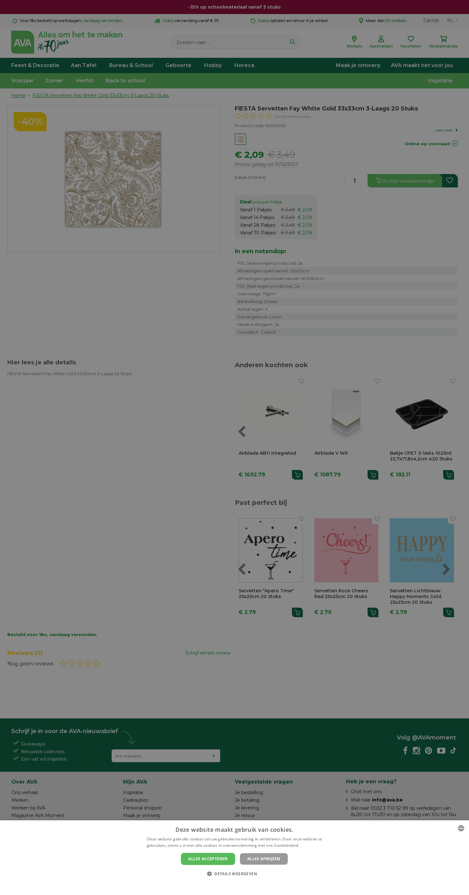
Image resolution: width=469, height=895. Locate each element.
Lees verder (311, 845)
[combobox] (461, 828)
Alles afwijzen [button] (263, 858)
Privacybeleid (230, 884)
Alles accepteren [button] (207, 858)
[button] (234, 873)
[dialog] (234, 857)
